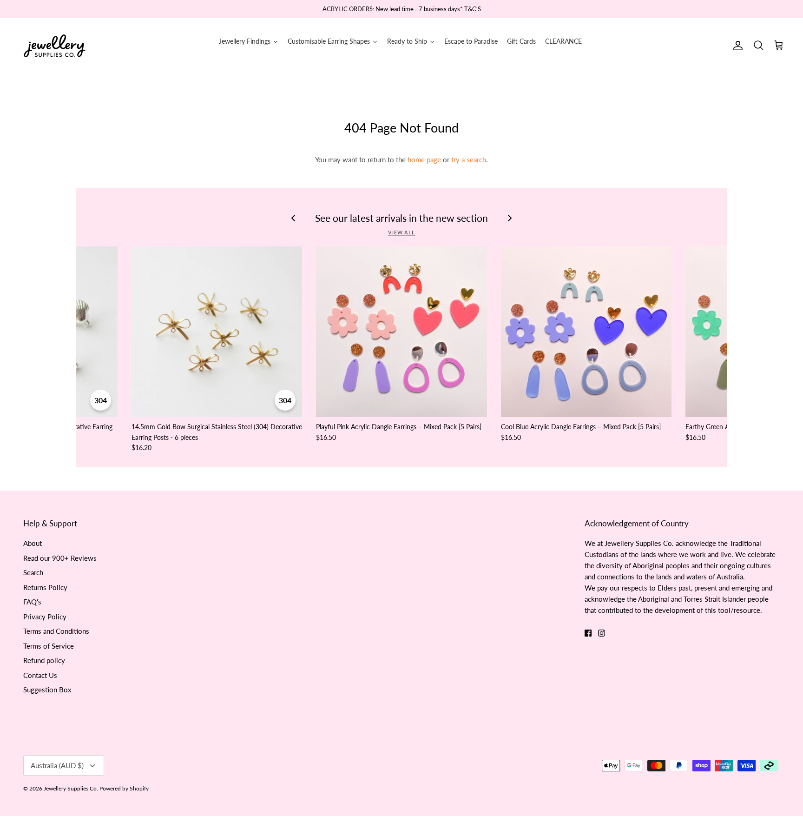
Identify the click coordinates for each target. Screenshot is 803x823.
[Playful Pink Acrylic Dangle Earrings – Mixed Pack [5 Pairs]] (401, 331)
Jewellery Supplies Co (70, 788)
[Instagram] (601, 633)
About (32, 543)
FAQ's (32, 601)
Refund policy (44, 660)
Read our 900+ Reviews (60, 558)
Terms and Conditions (56, 631)
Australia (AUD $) (57, 765)
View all (401, 232)
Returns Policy (45, 587)
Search (33, 572)
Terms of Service (48, 646)
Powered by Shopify (124, 788)
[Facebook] (588, 633)
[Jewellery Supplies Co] (55, 45)
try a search (468, 159)
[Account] (736, 45)
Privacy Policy (44, 616)
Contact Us (40, 675)
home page (424, 159)
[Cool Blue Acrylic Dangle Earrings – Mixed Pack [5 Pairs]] (586, 331)
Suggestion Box (47, 689)
